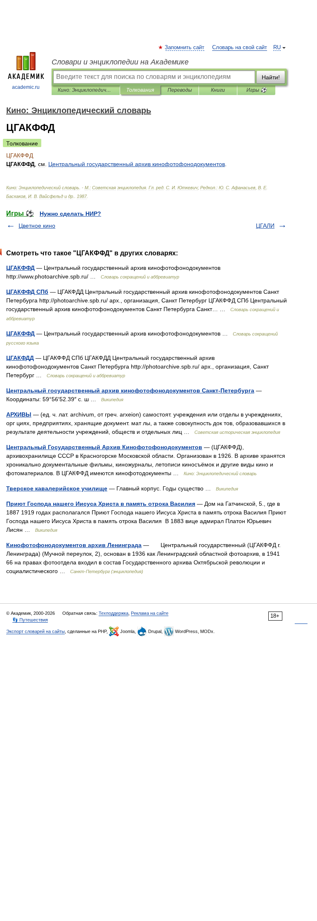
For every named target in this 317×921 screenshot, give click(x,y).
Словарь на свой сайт (239, 47)
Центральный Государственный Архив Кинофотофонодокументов (104, 447)
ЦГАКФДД (20, 358)
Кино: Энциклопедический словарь (86, 90)
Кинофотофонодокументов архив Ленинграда (74, 545)
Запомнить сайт (185, 47)
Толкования (140, 90)
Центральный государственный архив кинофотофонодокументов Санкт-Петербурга (130, 390)
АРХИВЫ (18, 414)
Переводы (180, 90)
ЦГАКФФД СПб (27, 291)
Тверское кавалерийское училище (56, 488)
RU (277, 47)
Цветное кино (37, 225)
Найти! (271, 77)
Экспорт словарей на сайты (35, 631)
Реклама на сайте (149, 613)
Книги (218, 90)
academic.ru (26, 87)
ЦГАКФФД (20, 267)
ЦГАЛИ (265, 225)
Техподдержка (113, 613)
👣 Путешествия (30, 619)
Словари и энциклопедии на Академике (120, 62)
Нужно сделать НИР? (70, 213)
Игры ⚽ (256, 90)
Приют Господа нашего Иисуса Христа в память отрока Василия (100, 503)
